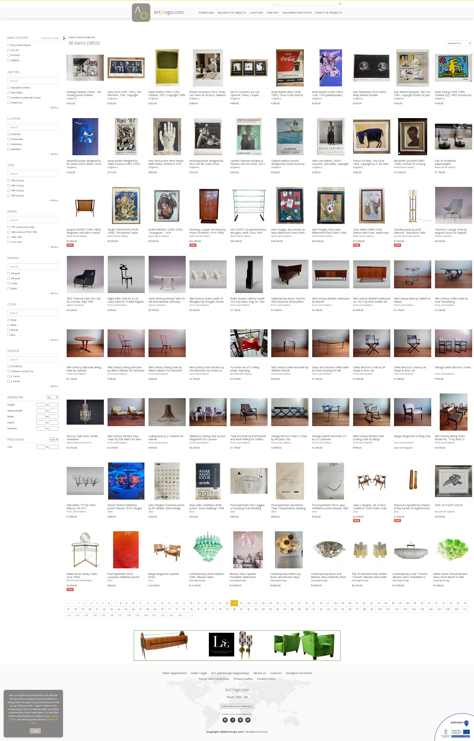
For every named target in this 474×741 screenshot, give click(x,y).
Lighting (256, 12)
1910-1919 (16, 242)
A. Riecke (15, 381)
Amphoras (16, 102)
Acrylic (14, 283)
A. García (15, 376)
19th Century (17, 180)
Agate (14, 288)
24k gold (15, 278)
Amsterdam (17, 139)
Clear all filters (49, 38)
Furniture (206, 12)
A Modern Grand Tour (22, 371)
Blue (13, 335)
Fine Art (273, 12)
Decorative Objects (232, 12)
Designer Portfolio (297, 12)
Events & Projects (329, 12)
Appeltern (16, 149)
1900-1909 (16, 237)
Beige (14, 320)
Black (13, 325)
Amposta (15, 134)
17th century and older (23, 227)
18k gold (15, 273)
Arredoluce (17, 366)
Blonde (14, 330)
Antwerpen (16, 144)
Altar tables (17, 92)
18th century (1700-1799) (24, 232)
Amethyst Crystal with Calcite (26, 97)
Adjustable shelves (20, 87)
